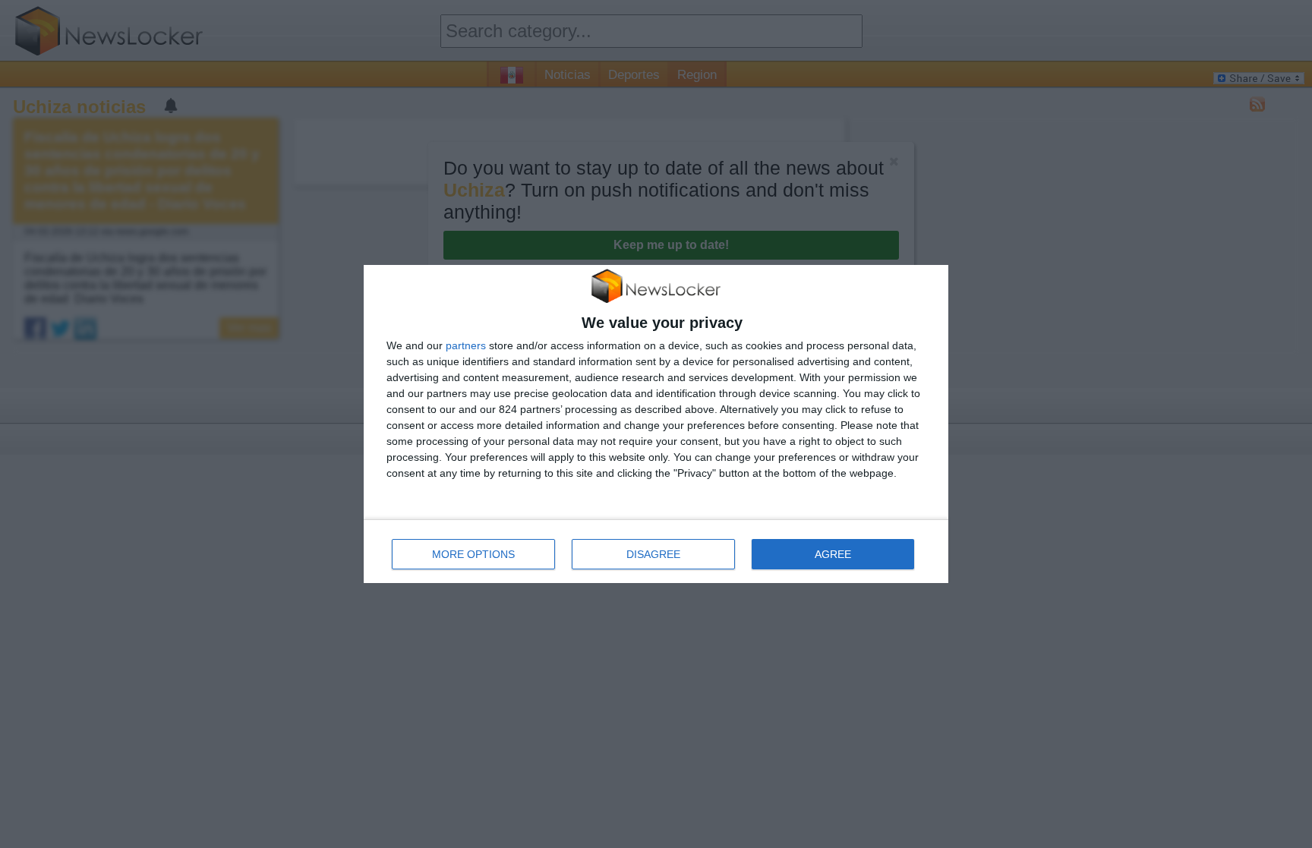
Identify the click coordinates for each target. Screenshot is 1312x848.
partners (466, 345)
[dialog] (656, 424)
